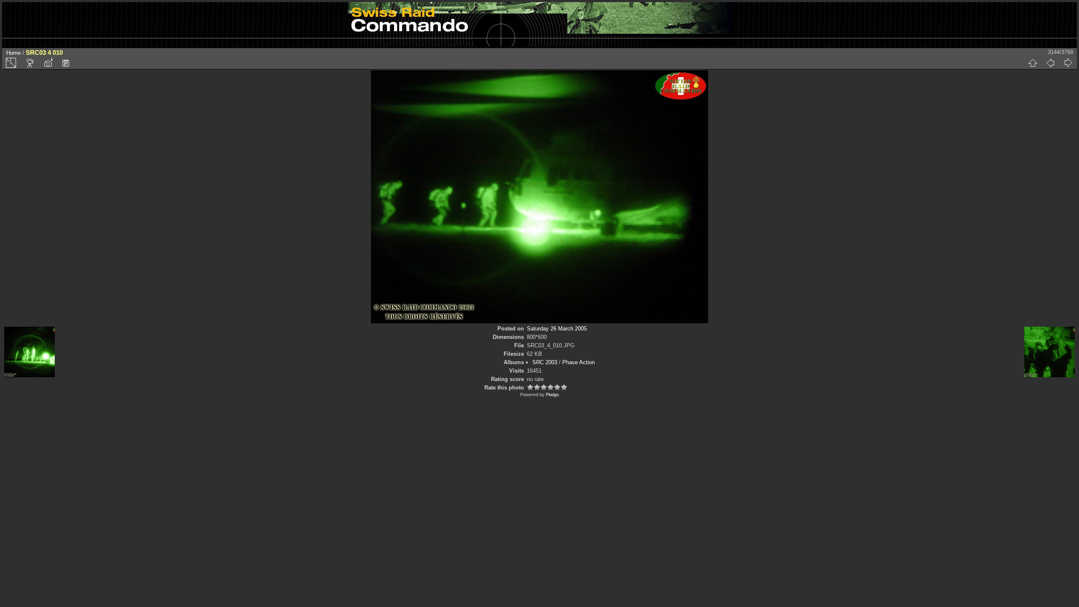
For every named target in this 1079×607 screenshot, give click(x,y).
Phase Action (578, 362)
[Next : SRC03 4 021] (1068, 62)
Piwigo (552, 394)
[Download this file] (66, 62)
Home (13, 53)
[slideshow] (30, 62)
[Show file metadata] (48, 62)
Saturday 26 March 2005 (557, 328)
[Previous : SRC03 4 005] (1050, 62)
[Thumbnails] (1032, 62)
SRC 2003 (544, 362)
